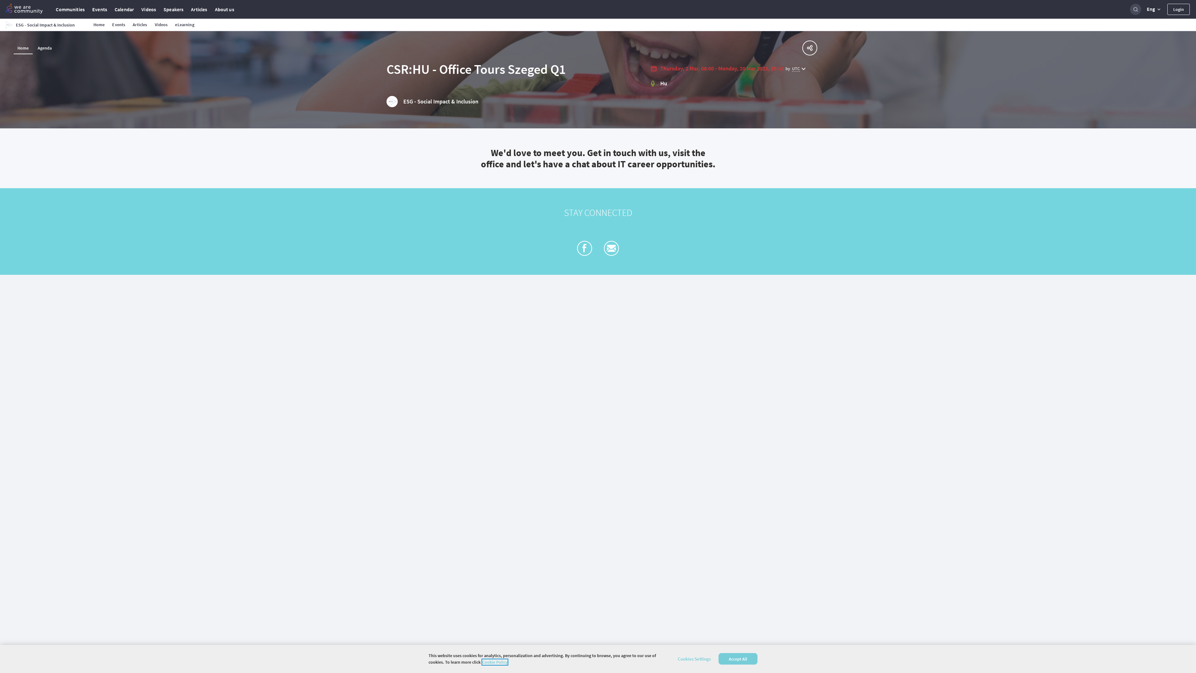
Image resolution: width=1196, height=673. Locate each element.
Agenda (45, 48)
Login (1178, 9)
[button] (1154, 9)
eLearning (184, 24)
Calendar (124, 9)
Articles (199, 9)
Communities (70, 9)
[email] (611, 248)
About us (224, 9)
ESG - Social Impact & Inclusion (440, 101)
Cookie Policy (495, 662)
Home (99, 24)
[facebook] (584, 248)
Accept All (738, 659)
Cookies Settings (694, 659)
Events (99, 9)
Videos (148, 9)
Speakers (173, 9)
